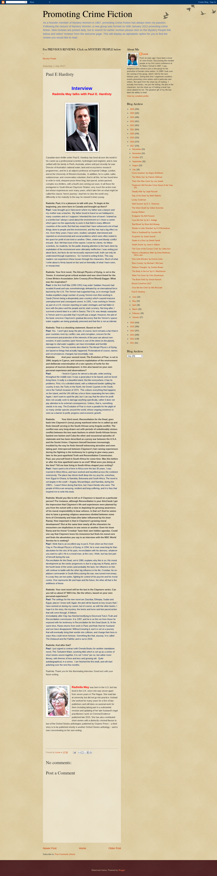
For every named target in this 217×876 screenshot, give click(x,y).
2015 (132, 326)
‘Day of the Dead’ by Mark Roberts (146, 196)
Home (82, 848)
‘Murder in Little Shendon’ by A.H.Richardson (151, 228)
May (134, 301)
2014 (132, 331)
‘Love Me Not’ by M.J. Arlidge (144, 220)
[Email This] (79, 752)
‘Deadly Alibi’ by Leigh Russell (144, 191)
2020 (132, 134)
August (135, 165)
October (136, 157)
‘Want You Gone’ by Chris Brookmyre (148, 275)
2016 (132, 322)
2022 (132, 125)
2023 (132, 121)
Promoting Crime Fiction (87, 13)
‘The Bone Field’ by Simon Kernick (146, 279)
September (137, 161)
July (134, 169)
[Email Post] (74, 752)
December (137, 149)
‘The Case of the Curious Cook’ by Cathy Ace (151, 249)
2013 (132, 335)
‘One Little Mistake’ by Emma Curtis (147, 259)
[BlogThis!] (82, 752)
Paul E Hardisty (138, 292)
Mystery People (49, 58)
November (137, 153)
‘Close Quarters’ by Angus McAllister (147, 173)
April (134, 305)
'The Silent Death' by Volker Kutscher (147, 208)
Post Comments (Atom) (65, 854)
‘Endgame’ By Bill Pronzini (143, 216)
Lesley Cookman (139, 200)
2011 (132, 343)
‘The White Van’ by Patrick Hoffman (147, 177)
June (134, 297)
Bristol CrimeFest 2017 (141, 283)
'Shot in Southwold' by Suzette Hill (146, 232)
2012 (132, 339)
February (136, 313)
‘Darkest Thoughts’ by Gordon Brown (147, 267)
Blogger (122, 870)
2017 (132, 146)
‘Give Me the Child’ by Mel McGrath (147, 288)
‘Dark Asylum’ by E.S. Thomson (145, 204)
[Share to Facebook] (88, 752)
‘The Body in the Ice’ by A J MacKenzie (148, 271)
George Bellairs (138, 212)
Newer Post (50, 848)
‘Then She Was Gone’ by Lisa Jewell (147, 181)
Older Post (114, 848)
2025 (132, 113)
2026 (132, 109)
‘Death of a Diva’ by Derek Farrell (146, 240)
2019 (132, 137)
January (136, 317)
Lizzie (145, 54)
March (135, 309)
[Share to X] (85, 752)
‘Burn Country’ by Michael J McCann (147, 263)
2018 (132, 142)
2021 (132, 129)
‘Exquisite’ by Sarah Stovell (143, 236)
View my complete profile (138, 96)
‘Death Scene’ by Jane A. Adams (146, 245)
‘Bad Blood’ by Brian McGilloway (146, 224)
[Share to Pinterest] (90, 752)
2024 (132, 117)
